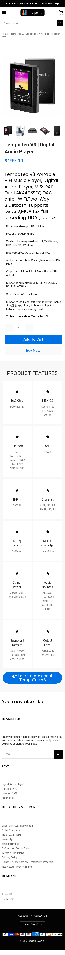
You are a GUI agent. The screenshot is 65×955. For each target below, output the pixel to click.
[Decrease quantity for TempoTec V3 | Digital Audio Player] (9, 328)
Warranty (7, 839)
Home (5, 34)
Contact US (8, 899)
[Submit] (60, 23)
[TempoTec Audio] (32, 12)
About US (7, 894)
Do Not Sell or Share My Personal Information (27, 862)
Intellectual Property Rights (17, 866)
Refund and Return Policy (16, 848)
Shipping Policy (10, 843)
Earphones (8, 797)
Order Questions (11, 830)
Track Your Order (11, 834)
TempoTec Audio (35, 941)
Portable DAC (9, 788)
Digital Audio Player (13, 784)
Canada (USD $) (30, 924)
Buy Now (33, 350)
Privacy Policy (9, 857)
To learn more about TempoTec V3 (27, 316)
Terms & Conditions (13, 853)
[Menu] (8, 12)
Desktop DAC (9, 793)
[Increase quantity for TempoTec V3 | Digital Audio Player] (29, 328)
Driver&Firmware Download (17, 825)
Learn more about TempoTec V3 (35, 677)
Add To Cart (33, 339)
